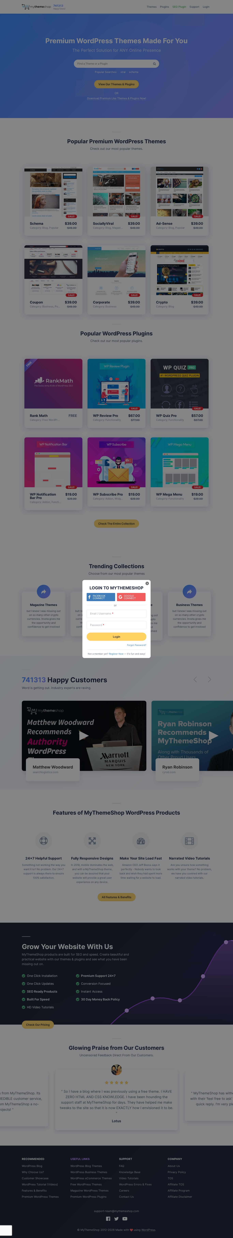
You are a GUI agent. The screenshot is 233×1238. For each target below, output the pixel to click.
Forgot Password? (136, 645)
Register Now (116, 653)
